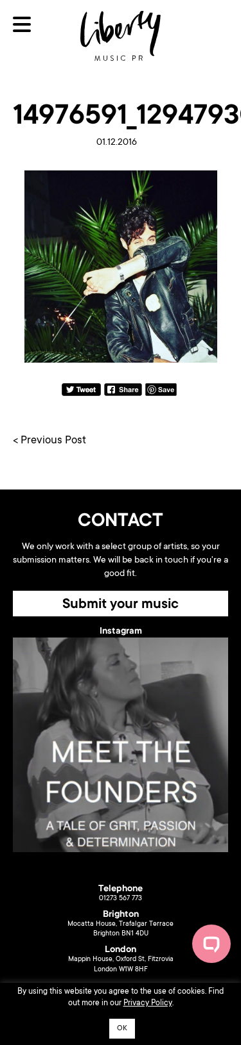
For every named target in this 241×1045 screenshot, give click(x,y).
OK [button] (122, 1028)
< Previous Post (49, 441)
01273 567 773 (120, 899)
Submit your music (120, 605)
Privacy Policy (147, 1003)
